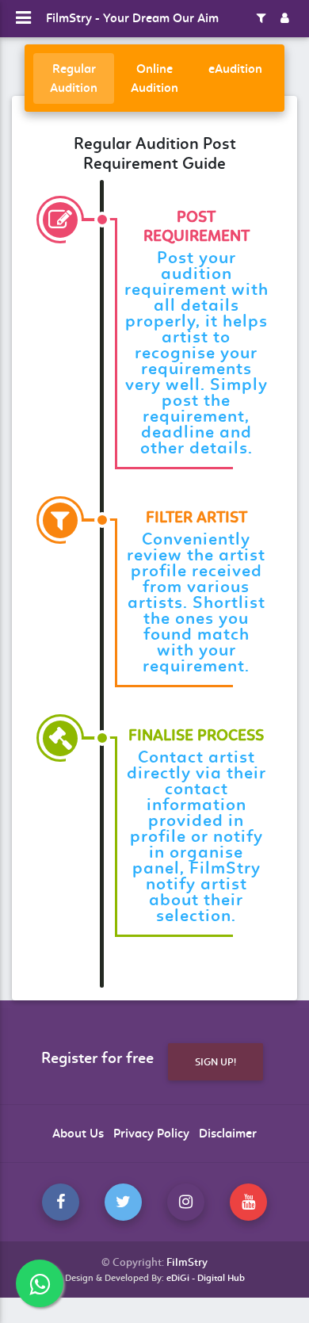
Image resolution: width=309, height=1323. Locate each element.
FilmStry (187, 1262)
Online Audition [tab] (154, 78)
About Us (78, 1133)
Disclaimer (228, 1133)
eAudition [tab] (235, 68)
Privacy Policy (151, 1133)
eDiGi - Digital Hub (205, 1277)
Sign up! (215, 1062)
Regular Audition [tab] (73, 78)
